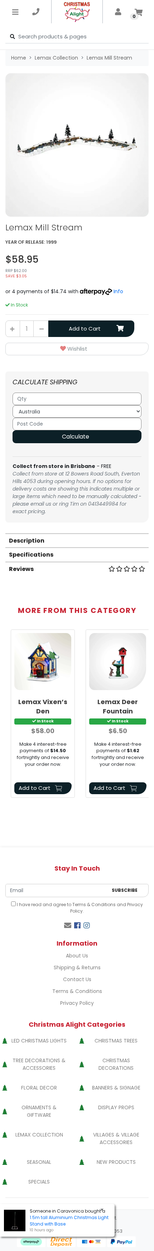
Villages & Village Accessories (116, 1138)
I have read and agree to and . (79, 907)
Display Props (116, 1107)
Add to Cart (85, 328)
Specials (39, 1181)
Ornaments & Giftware (39, 1111)
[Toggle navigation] (15, 12)
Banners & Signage (116, 1087)
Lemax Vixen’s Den (42, 706)
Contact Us (77, 979)
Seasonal (39, 1162)
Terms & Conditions (94, 904)
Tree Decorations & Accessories (39, 1064)
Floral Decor (39, 1087)
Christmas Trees (116, 1040)
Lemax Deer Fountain (117, 706)
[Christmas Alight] (77, 11)
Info (118, 291)
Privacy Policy (77, 1003)
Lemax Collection (39, 1134)
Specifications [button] (31, 554)
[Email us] (67, 925)
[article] (42, 714)
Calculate (75, 436)
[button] (77, 349)
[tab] (77, 540)
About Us (77, 955)
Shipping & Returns (77, 967)
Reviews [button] (21, 569)
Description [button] (26, 541)
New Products (116, 1162)
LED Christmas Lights (39, 1040)
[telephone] (35, 11)
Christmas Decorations (116, 1064)
